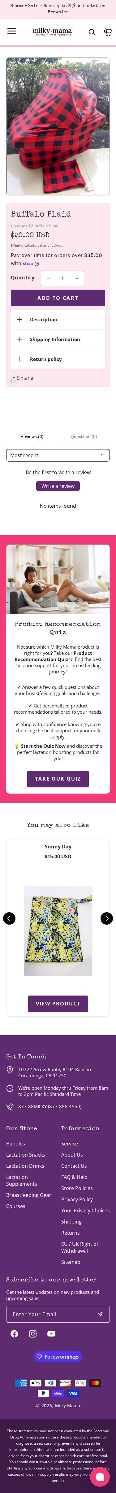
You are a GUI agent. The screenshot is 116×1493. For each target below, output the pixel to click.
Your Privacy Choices (85, 1210)
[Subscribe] (100, 1314)
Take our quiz (58, 778)
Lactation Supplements (21, 1180)
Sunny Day (58, 846)
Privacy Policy (77, 1199)
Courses (15, 1206)
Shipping (17, 245)
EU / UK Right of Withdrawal (79, 1247)
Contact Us (74, 1165)
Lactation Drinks (25, 1165)
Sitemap (70, 1262)
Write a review (58, 486)
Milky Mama (67, 1405)
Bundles (15, 1143)
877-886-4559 (64, 1106)
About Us (72, 1154)
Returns (70, 1232)
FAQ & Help (74, 1177)
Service (69, 1143)
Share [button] (25, 377)
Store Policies (77, 1188)
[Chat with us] (100, 1477)
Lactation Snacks (25, 1154)
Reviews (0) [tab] (32, 436)
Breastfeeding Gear (28, 1195)
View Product (58, 1003)
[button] (12, 31)
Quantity (22, 277)
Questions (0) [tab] (84, 436)
